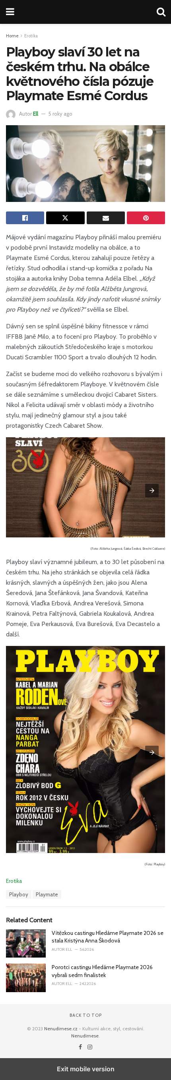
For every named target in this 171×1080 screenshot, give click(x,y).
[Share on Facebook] (25, 217)
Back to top (86, 1015)
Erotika (31, 36)
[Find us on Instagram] (89, 1047)
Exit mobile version (86, 1069)
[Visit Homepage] (85, 12)
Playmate (47, 894)
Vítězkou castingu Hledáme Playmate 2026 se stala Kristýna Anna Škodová (107, 936)
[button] (152, 490)
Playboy (18, 894)
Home (12, 36)
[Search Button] (161, 12)
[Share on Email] (106, 217)
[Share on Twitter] (65, 217)
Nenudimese (85, 1036)
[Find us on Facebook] (81, 1047)
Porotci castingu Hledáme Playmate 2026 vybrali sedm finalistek (102, 971)
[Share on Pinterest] (146, 217)
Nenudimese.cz (61, 1029)
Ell (35, 114)
